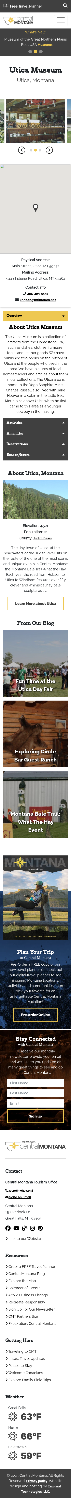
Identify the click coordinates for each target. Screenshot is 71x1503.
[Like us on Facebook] (8, 1228)
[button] (21, 150)
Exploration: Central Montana (31, 1323)
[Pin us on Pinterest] (40, 1228)
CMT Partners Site (22, 1316)
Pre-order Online (35, 1015)
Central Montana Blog (26, 1274)
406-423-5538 (37, 294)
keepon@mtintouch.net (38, 300)
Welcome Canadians (25, 1373)
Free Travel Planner (26, 6)
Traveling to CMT (21, 1351)
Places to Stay (19, 1366)
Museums (27, 45)
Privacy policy (36, 1481)
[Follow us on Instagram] (32, 1228)
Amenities (15, 434)
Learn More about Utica (35, 603)
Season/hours (18, 455)
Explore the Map (21, 1281)
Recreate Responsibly (26, 1302)
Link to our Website (24, 1239)
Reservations (17, 444)
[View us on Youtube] (16, 1228)
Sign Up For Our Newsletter (31, 1309)
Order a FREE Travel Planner (31, 1266)
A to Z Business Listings (27, 1295)
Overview (14, 316)
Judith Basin (42, 538)
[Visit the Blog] (24, 1228)
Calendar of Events (23, 1288)
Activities (14, 423)
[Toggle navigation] (60, 20)
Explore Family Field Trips (29, 1380)
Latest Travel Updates (26, 1358)
